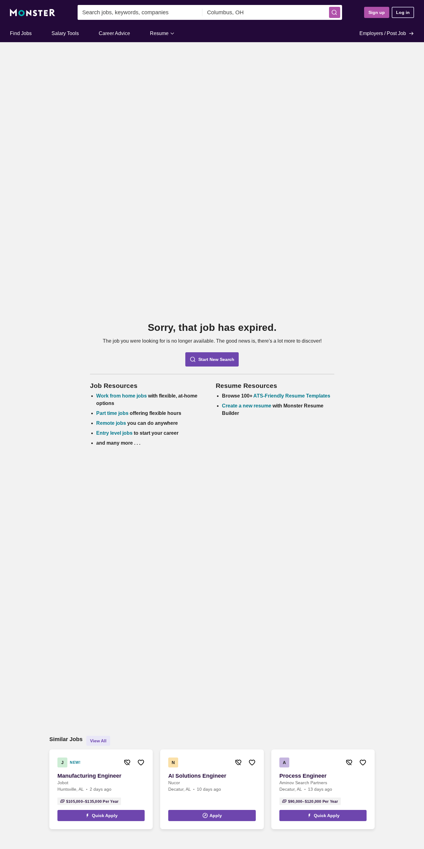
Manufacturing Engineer (89, 776)
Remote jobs (111, 423)
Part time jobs (112, 413)
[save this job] (141, 762)
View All (98, 740)
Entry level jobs (114, 433)
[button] (334, 12)
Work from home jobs (121, 395)
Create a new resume (247, 405)
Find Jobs (21, 33)
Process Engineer (303, 776)
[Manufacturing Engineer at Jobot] (101, 789)
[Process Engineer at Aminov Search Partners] (323, 789)
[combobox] (140, 12)
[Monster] (32, 12)
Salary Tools (65, 33)
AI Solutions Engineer (197, 776)
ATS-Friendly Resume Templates (291, 395)
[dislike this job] (127, 762)
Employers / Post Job (382, 33)
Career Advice (114, 33)
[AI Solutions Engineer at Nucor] (212, 789)
